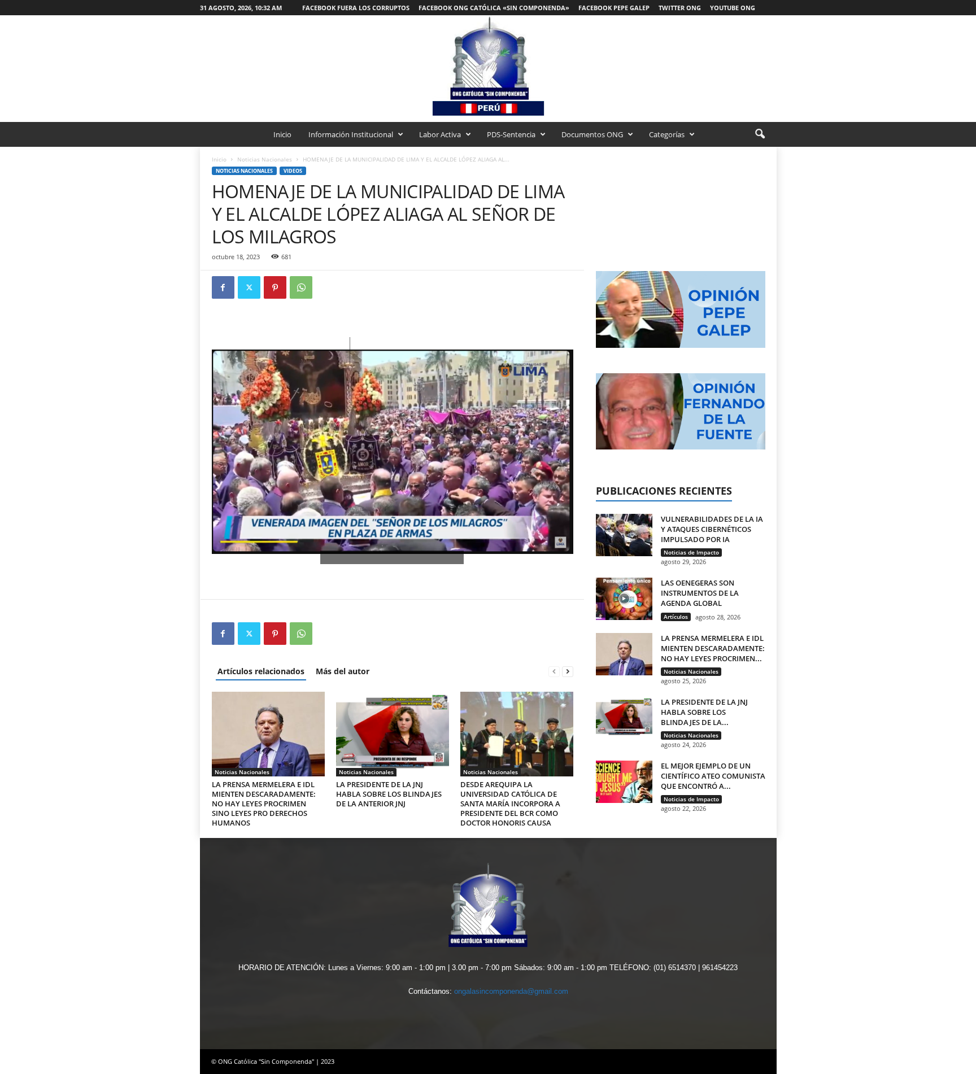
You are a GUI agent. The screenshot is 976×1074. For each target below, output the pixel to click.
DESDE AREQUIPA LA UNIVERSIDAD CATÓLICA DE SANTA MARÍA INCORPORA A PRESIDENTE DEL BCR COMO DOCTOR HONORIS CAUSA (510, 803)
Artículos (676, 617)
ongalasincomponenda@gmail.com (511, 991)
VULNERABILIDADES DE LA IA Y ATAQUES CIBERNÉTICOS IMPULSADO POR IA (712, 529)
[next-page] (567, 671)
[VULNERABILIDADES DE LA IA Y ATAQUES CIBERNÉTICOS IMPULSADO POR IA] (624, 535)
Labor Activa (440, 134)
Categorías (667, 134)
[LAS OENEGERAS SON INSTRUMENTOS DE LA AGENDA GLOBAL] (624, 599)
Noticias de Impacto (691, 552)
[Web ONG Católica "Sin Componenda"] (488, 65)
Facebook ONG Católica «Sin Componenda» (494, 7)
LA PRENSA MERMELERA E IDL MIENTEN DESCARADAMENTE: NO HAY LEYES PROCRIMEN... (713, 648)
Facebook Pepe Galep (614, 7)
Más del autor (342, 671)
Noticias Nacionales (264, 159)
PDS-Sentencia (511, 134)
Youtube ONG (732, 7)
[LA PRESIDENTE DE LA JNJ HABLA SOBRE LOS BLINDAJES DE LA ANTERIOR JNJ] (392, 734)
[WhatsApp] (301, 287)
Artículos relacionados (260, 671)
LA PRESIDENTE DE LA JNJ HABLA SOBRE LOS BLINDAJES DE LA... (704, 712)
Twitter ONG (680, 7)
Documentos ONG (592, 134)
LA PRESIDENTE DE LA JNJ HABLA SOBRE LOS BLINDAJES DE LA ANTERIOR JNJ (389, 794)
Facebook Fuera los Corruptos (355, 7)
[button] (759, 134)
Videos (293, 170)
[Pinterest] (275, 287)
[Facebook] (223, 287)
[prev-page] (554, 671)
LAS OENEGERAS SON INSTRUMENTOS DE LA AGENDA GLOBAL (700, 593)
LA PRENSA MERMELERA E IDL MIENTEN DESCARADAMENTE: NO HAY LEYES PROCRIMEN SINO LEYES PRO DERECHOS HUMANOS (264, 803)
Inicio (282, 134)
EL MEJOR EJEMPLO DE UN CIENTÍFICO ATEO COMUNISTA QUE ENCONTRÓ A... (713, 776)
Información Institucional (350, 134)
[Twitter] (249, 287)
